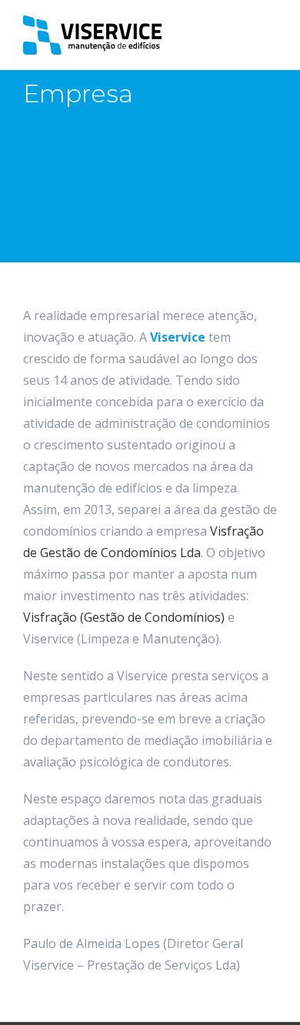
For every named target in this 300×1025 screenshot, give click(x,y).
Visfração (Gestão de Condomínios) (124, 617)
